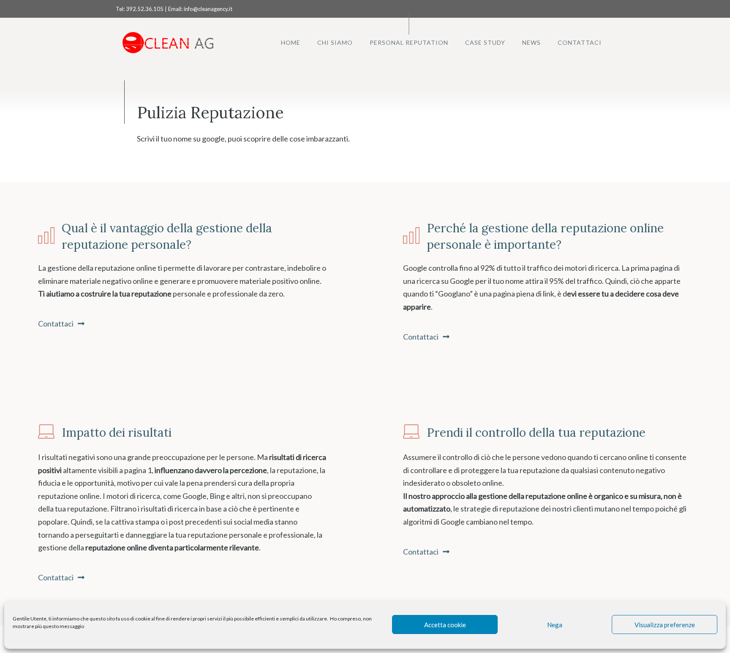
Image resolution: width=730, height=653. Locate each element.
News (531, 42)
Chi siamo (335, 42)
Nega (554, 625)
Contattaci (580, 42)
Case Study (485, 42)
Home (290, 42)
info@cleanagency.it (208, 8)
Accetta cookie (445, 625)
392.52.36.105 (144, 8)
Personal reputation (409, 42)
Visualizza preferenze (665, 625)
